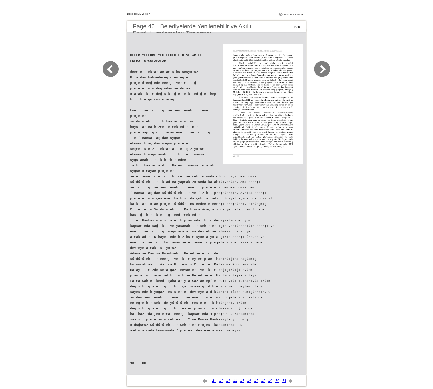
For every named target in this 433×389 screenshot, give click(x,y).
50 (277, 381)
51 (284, 381)
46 (249, 381)
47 (256, 381)
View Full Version (293, 14)
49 (270, 381)
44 (235, 381)
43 (228, 381)
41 (214, 381)
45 (242, 381)
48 (263, 381)
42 (221, 381)
